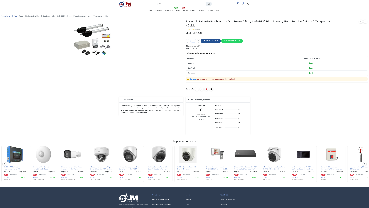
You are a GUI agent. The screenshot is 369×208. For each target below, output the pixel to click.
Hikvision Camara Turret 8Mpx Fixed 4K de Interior (187, 168)
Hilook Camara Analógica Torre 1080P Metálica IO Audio (274, 168)
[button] (211, 41)
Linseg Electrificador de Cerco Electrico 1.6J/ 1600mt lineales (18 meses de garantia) (331, 168)
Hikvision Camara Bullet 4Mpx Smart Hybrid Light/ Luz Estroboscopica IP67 (71, 168)
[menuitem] (151, 10)
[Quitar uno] (187, 41)
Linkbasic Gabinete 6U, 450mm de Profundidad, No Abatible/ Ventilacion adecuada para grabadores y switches (303, 168)
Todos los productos (9, 16)
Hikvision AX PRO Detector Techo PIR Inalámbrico (41, 168)
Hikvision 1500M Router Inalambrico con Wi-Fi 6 (12, 168)
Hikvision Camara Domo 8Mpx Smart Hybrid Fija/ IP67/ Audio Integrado (100, 168)
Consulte (193, 79)
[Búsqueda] (209, 4)
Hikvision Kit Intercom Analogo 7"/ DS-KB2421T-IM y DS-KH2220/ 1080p (217, 168)
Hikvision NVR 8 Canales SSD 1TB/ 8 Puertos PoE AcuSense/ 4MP (245, 168)
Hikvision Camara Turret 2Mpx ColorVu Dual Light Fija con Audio (158, 168)
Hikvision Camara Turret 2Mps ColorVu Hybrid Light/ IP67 (129, 168)
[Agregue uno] (198, 41)
